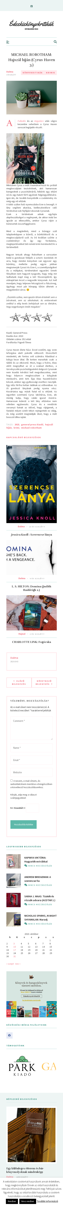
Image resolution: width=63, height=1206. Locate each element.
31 (14, 956)
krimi (16, 427)
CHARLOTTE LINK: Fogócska (31, 642)
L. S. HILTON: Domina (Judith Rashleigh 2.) (31, 588)
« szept (10, 963)
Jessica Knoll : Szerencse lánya (31, 534)
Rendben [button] (12, 1201)
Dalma (9, 71)
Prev (10, 1066)
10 (14, 946)
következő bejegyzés (44, 682)
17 (14, 949)
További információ (47, 1201)
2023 (17, 424)
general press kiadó (32, 424)
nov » (17, 963)
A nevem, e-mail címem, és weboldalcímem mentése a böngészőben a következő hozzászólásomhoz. (31, 784)
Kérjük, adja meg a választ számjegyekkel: (23, 796)
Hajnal (21, 633)
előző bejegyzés (19, 682)
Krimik (50, 72)
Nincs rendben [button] (27, 1201)
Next (52, 1066)
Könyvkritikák (33, 72)
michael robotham (31, 427)
